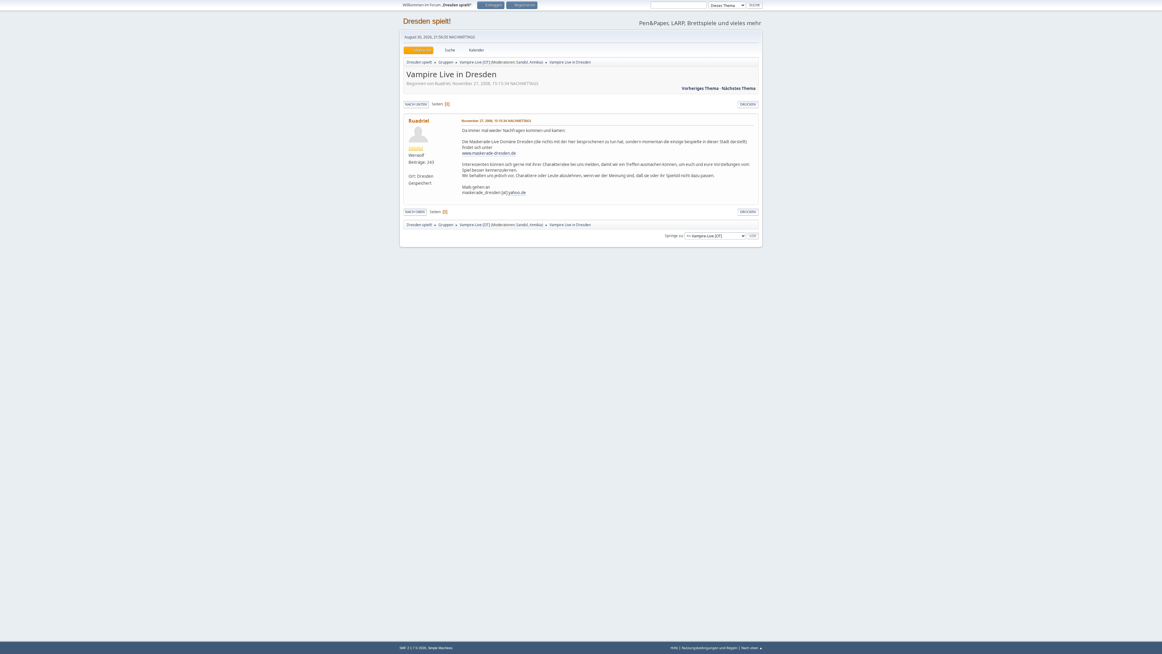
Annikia (536, 62)
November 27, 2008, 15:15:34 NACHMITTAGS (496, 120)
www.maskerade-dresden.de (489, 153)
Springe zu (674, 235)
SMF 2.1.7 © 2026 (412, 648)
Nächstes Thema (739, 88)
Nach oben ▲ (752, 648)
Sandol (522, 62)
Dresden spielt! (427, 21)
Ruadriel (419, 120)
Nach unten (416, 104)
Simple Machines (440, 648)
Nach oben (415, 212)
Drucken (748, 104)
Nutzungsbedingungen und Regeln (709, 648)
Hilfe (674, 648)
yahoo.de (517, 192)
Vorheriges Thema (700, 88)
